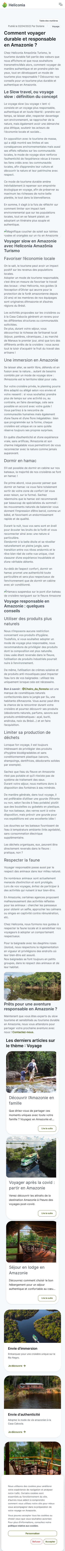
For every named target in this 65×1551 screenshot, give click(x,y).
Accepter (50, 1541)
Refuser (36, 1541)
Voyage (55, 26)
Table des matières (48, 20)
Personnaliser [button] (33, 1533)
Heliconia (17, 5)
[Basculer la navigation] (60, 4)
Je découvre (15, 1365)
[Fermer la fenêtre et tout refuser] (61, 1477)
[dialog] (32, 1513)
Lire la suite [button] (47, 1128)
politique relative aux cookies (23, 1525)
